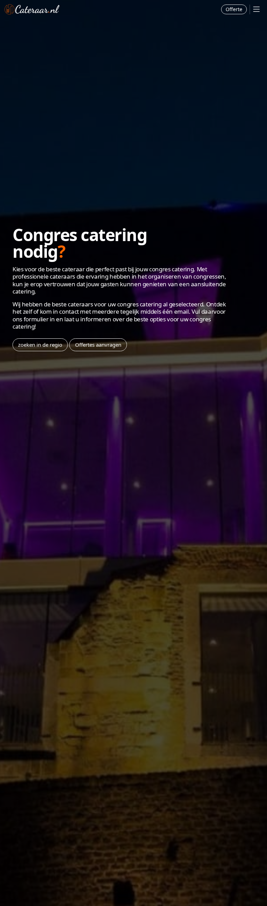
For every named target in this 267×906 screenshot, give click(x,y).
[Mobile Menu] (256, 9)
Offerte (234, 9)
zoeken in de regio (40, 344)
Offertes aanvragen (98, 344)
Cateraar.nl (32, 9)
